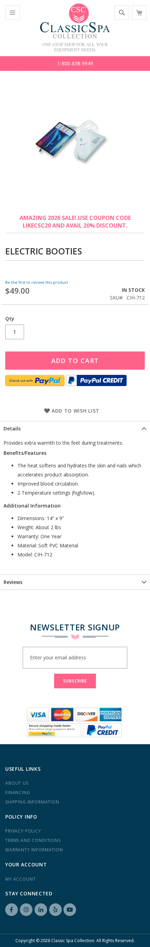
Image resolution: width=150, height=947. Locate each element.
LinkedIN (41, 909)
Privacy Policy (23, 831)
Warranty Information (34, 850)
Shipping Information (32, 802)
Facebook (11, 909)
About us (17, 783)
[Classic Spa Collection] (75, 20)
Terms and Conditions (33, 840)
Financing (17, 793)
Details (12, 428)
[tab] (75, 428)
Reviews (12, 582)
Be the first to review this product (36, 282)
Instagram (26, 909)
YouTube (69, 909)
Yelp (55, 909)
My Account (20, 879)
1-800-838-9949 (75, 63)
